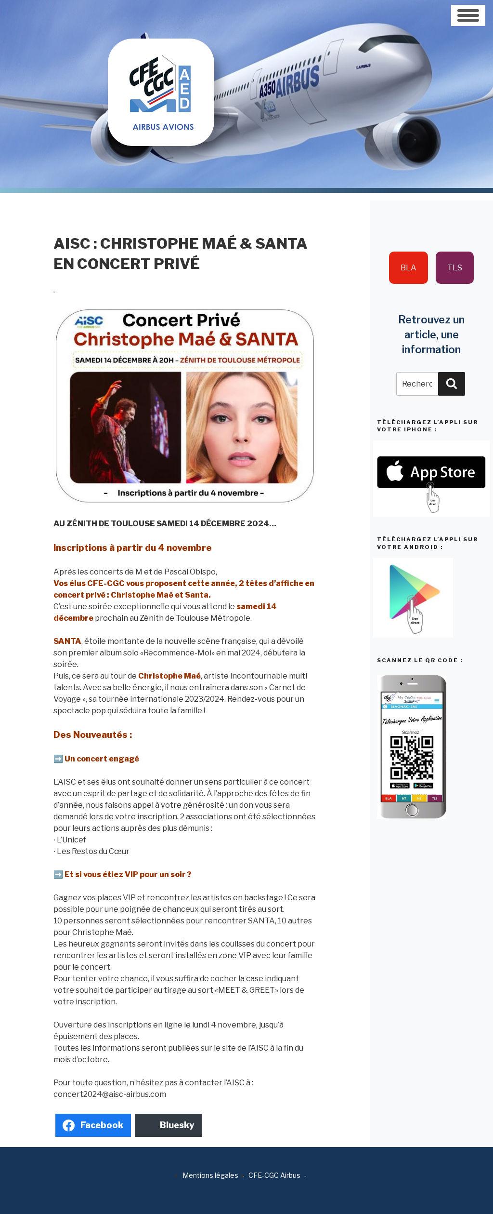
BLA (408, 267)
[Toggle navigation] (468, 15)
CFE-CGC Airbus (274, 1175)
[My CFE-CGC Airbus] (161, 72)
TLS (454, 267)
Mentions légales (210, 1175)
